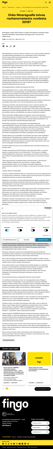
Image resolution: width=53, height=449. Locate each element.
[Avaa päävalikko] (50, 2)
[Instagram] (6, 444)
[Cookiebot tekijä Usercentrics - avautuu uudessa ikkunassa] (45, 208)
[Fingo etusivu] (4, 2)
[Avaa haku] (46, 2)
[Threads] (17, 444)
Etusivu (3, 7)
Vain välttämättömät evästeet (10, 239)
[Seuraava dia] (7, 388)
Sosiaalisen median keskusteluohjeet (26, 437)
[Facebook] (3, 444)
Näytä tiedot (46, 235)
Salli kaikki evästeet (43, 239)
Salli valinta (26, 239)
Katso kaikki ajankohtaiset (41, 389)
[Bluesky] (14, 444)
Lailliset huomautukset (32, 447)
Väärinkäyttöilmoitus (21, 447)
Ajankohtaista (11, 7)
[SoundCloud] (28, 444)
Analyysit (18, 7)
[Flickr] (22, 444)
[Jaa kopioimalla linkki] (14, 46)
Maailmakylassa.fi (36, 427)
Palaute (14, 437)
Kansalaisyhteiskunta (8, 340)
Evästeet (4, 447)
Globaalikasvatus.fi (36, 432)
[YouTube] (19, 444)
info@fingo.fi (6, 425)
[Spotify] (25, 444)
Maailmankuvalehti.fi (36, 423)
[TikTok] (8, 444)
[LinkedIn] (11, 444)
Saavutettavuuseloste (11, 447)
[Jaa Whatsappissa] (10, 46)
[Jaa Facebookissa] (3, 46)
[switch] (20, 230)
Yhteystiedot (6, 437)
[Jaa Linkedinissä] (7, 46)
